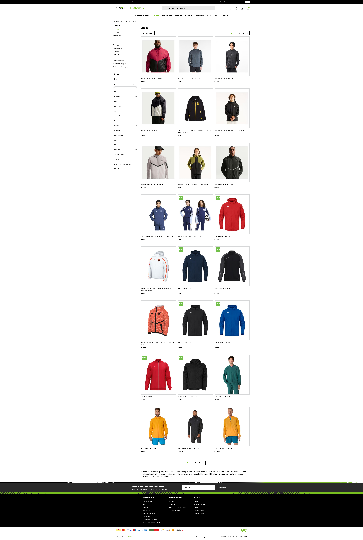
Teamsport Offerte (199, 504)
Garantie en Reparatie (150, 519)
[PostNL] (173, 530)
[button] (125, 91)
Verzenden (146, 510)
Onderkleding (120, 64)
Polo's (116, 51)
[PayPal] (140, 530)
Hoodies (117, 42)
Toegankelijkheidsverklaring (151, 522)
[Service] (231, 8)
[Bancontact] (162, 530)
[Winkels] (236, 8)
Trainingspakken (119, 61)
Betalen (145, 507)
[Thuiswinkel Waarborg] (247, 2)
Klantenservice (147, 501)
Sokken (117, 36)
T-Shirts (116, 45)
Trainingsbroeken (120, 39)
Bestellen (145, 504)
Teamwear (200, 15)
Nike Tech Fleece (199, 510)
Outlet (216, 15)
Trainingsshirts (118, 48)
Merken (225, 15)
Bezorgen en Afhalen (149, 513)
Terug (117, 21)
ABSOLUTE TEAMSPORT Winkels (178, 507)
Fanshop (188, 15)
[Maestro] (134, 530)
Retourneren (146, 516)
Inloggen (242, 8)
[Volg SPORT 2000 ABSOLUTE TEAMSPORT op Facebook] (242, 530)
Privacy (198, 537)
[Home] (130, 8)
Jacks (116, 29)
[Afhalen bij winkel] (178, 530)
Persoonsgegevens (174, 510)
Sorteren (149, 33)
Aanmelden (221, 487)
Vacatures (172, 504)
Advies (196, 501)
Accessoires (167, 15)
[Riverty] (151, 530)
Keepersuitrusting (121, 67)
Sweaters (117, 54)
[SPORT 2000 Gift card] (156, 530)
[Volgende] (248, 33)
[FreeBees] (167, 530)
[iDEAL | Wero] (118, 530)
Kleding (155, 15)
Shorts (116, 57)
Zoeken (164, 8)
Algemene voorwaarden (211, 537)
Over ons (171, 501)
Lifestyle (178, 15)
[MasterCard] (123, 530)
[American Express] (145, 530)
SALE (209, 15)
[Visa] (129, 530)
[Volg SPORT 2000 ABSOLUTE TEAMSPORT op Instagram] (245, 530)
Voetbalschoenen (142, 15)
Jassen (116, 33)
